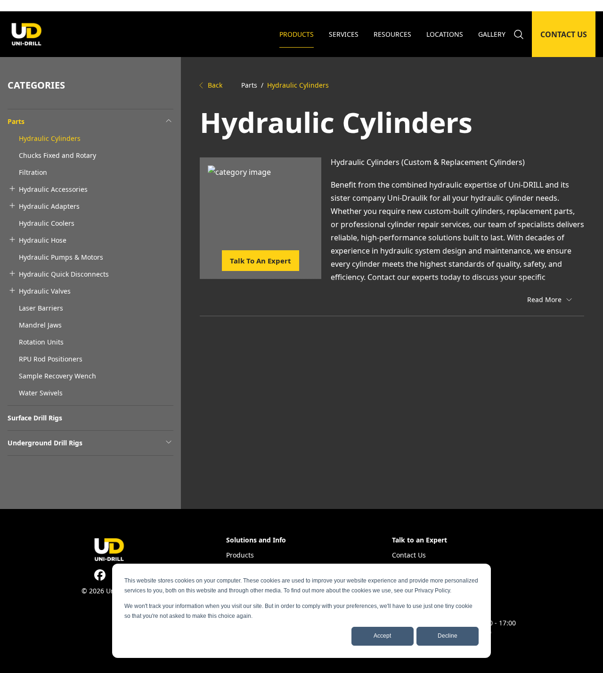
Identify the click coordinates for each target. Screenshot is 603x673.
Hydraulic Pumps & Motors (61, 257)
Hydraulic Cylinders (50, 138)
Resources (392, 34)
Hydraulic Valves (45, 291)
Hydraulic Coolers (46, 223)
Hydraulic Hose (42, 240)
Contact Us (409, 554)
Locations (444, 34)
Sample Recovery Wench (57, 375)
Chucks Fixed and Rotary (57, 155)
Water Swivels (41, 392)
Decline (447, 635)
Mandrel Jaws (40, 324)
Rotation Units (41, 341)
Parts (16, 121)
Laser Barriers (41, 308)
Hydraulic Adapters (49, 206)
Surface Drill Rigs (35, 417)
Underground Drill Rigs (45, 442)
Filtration (33, 172)
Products (296, 34)
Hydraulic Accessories (53, 189)
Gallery (491, 34)
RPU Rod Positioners (50, 358)
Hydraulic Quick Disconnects (64, 274)
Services (344, 34)
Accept (382, 635)
